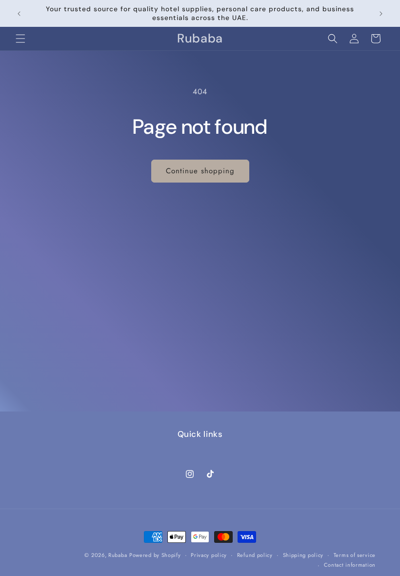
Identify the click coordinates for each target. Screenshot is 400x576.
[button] (20, 38)
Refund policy (255, 555)
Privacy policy (209, 555)
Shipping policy (303, 555)
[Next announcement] (381, 13)
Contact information (350, 565)
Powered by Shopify (155, 555)
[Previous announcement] (19, 13)
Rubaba (117, 555)
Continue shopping (200, 170)
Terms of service (355, 555)
